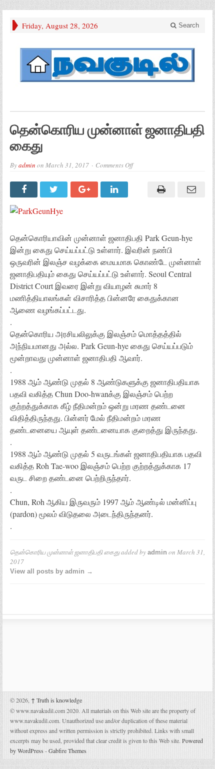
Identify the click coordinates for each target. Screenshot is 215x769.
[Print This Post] (159, 190)
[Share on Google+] (85, 190)
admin (27, 165)
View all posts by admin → (51, 571)
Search (187, 25)
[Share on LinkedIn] (115, 190)
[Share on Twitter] (55, 190)
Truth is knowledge (56, 700)
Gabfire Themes (67, 750)
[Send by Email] (190, 190)
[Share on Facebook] (25, 190)
